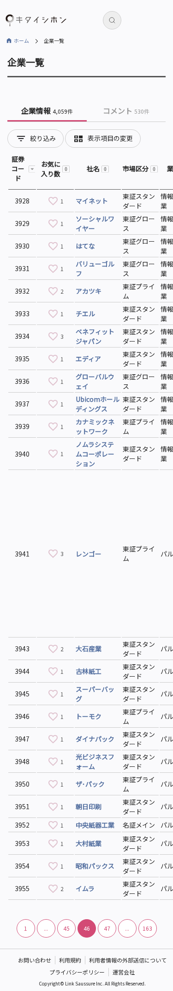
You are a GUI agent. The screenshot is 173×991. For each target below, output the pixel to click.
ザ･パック (90, 783)
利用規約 (70, 960)
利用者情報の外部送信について (128, 960)
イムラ (85, 888)
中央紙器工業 (95, 824)
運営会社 (124, 972)
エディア (88, 358)
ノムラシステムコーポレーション (95, 454)
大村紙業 (88, 843)
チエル (85, 313)
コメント (126, 110)
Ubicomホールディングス (97, 403)
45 (66, 928)
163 (147, 928)
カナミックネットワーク (95, 426)
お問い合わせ (34, 960)
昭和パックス (95, 865)
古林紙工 (88, 671)
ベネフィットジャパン (95, 336)
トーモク (88, 716)
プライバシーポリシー (77, 972)
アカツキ (88, 291)
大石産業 (88, 648)
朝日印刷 (88, 806)
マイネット (92, 200)
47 (107, 928)
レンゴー (88, 553)
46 (87, 928)
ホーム (21, 40)
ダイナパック (95, 738)
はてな (85, 245)
